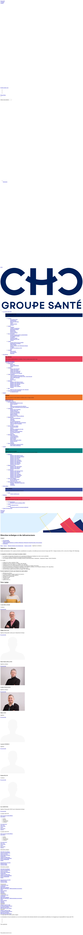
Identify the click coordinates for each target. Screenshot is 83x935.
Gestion (9, 326)
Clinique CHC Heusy (14, 369)
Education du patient (14, 426)
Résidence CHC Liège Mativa (16, 460)
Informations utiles (11, 434)
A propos (9, 318)
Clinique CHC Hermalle (15, 368)
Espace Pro (2, 1)
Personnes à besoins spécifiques (16, 431)
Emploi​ (1, 860)
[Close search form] (0, 96)
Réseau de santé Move (14, 321)
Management (12, 330)
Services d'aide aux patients (13, 425)
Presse (1, 889)
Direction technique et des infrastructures (15, 545)
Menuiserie (26, 542)
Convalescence (11, 469)
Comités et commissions (14, 328)
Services (5, 545)
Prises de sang (13, 379)
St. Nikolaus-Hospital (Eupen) (6, 905)
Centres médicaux (11, 374)
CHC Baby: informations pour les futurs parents (19, 407)
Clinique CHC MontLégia (15, 371)
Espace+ (11, 428)
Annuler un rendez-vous (15, 411)
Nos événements (13, 352)
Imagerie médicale (13, 413)
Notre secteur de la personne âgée (14, 481)
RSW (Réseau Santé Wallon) (6, 908)
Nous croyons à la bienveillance (6, 815)
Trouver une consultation (15, 412)
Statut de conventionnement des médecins (18, 406)
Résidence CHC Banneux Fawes (16, 381)
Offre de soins (2, 826)
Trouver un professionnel (5, 852)
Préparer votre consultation (15, 409)
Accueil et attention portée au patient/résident (18, 334)
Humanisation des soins (14, 339)
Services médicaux (13, 404)
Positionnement (13, 320)
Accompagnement (11, 501)
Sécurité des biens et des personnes (35, 542)
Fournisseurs (5, 543)
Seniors (4, 446)
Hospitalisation (10, 417)
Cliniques (9, 367)
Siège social (12, 364)
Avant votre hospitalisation (15, 418)
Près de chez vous (13, 480)
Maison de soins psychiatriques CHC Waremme (19, 389)
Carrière (9, 341)
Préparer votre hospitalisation (6, 858)
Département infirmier (14, 329)
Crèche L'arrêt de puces (14, 493)
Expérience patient (13, 338)
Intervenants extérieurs (4, 887)
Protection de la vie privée (5, 862)
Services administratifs (4, 859)
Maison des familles (14, 430)
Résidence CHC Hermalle (15, 384)
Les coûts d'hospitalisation (15, 421)
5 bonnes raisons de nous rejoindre (16, 342)
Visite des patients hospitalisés (16, 423)
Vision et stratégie (13, 323)
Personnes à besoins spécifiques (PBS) (17, 502)
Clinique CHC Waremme (15, 372)
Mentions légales (3, 863)
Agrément (12, 327)
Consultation (10, 408)
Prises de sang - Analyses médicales (17, 416)
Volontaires (2, 892)
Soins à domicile (11, 443)
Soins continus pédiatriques (15, 445)
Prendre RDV (3, 856)
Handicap (5, 495)
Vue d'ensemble (6, 540)
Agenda (2, 3)
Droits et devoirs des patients (15, 440)
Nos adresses (5, 354)
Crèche (11, 366)
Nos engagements (11, 333)
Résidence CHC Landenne (15, 386)
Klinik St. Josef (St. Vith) (5, 904)
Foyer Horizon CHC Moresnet (16, 373)
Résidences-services (11, 465)
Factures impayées (13, 441)
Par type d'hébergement (14, 479)
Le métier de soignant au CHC (16, 347)
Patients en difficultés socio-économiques (18, 422)
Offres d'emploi (13, 344)
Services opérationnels (14, 365)
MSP (9, 388)
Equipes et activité (27, 545)
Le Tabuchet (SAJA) (14, 391)
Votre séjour (12, 420)
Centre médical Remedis (15, 377)
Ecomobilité (12, 337)
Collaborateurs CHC (4, 885)
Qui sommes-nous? (14, 319)
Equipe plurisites (6, 542)
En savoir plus (3, 609)
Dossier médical (13, 437)
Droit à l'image (13, 438)
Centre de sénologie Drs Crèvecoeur (17, 375)
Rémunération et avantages (15, 343)
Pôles (11, 405)
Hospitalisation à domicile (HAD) (16, 444)
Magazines (12, 353)
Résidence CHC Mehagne (15, 462)
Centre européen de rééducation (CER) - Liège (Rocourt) (21, 376)
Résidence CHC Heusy (14, 385)
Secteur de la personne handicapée (14, 390)
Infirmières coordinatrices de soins (16, 429)
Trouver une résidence (12, 478)
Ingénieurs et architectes (14, 542)
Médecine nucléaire (14, 414)
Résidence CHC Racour (15, 464)
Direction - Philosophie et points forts (17, 482)
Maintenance (21, 542)
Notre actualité (13, 351)
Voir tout (12, 325)
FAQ (11, 349)
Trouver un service (4, 853)
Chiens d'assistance (14, 435)
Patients (4, 392)
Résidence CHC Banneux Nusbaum (17, 383)
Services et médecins (12, 401)
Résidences (10, 380)
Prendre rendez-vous (9, 399)
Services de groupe (13, 332)
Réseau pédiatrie (3, 890)
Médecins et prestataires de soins (16, 402)
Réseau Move (3, 95)
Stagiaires (12, 346)
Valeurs (11, 322)
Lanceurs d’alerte (3, 864)
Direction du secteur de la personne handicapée (19, 507)
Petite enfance (5, 486)
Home (1, 545)
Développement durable (14, 335)
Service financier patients (15, 432)
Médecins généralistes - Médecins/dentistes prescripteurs (11, 888)
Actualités (2, 2)
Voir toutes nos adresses (9, 361)
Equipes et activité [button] (6, 541)
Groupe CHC (10, 363)
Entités (9, 503)
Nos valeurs (2, 816)
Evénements (12, 485)
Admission (12, 419)
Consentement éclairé (14, 436)
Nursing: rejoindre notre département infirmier (19, 345)
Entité (9, 492)
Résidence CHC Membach (15, 463)
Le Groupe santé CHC (7, 311)
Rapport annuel (13, 331)
